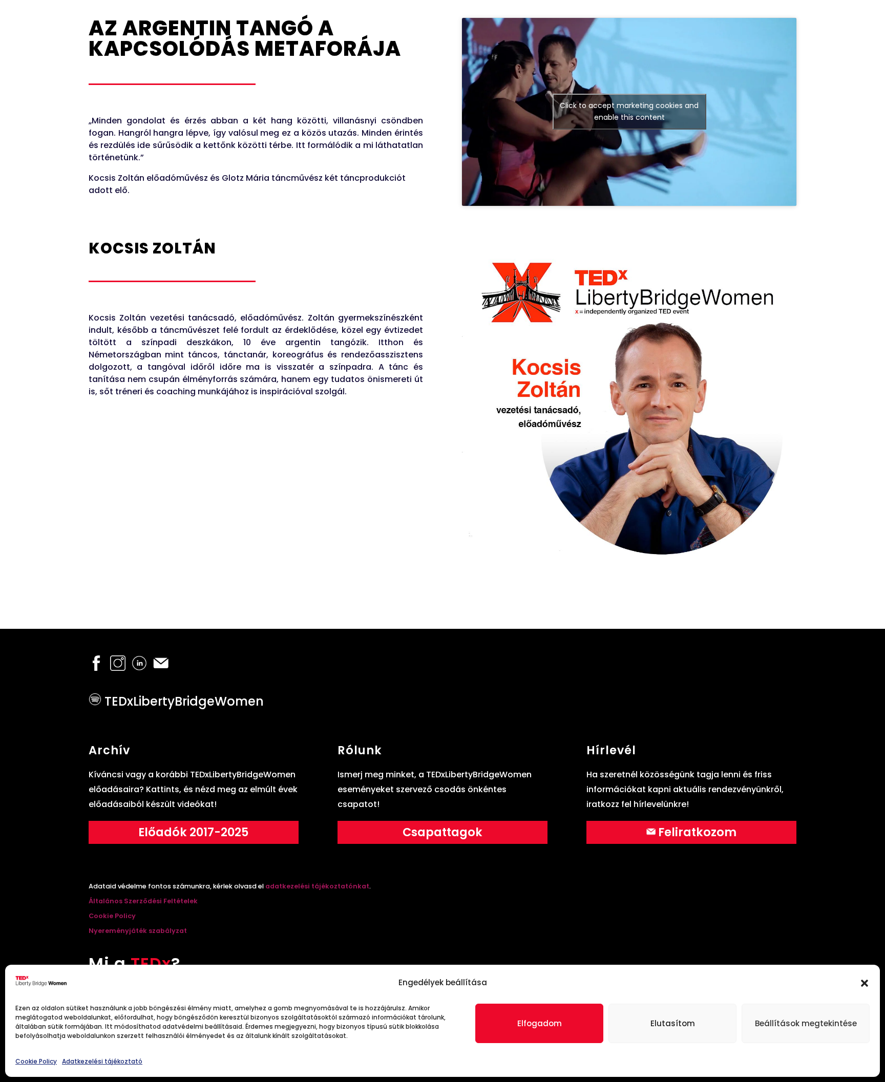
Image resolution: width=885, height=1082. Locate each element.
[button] (864, 983)
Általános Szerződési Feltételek (143, 901)
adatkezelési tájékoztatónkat (316, 886)
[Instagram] (117, 668)
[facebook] (96, 668)
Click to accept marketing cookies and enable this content (629, 111)
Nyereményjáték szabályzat (138, 930)
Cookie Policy (36, 1061)
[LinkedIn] (139, 668)
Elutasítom (672, 1023)
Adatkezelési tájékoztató (102, 1061)
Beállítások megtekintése (806, 1023)
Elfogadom (539, 1023)
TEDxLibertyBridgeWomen (182, 701)
